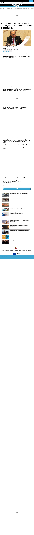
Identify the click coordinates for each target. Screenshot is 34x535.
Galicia (29, 8)
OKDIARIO (4, 48)
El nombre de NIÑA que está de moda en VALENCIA (11, 2)
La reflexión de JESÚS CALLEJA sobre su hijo (22, 2)
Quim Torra (7, 185)
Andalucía (8, 8)
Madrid (1, 8)
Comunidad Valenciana (17, 8)
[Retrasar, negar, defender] (5, 237)
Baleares (12, 8)
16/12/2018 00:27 (5, 49)
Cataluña (4, 8)
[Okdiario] (17, 5)
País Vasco (25, 8)
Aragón (22, 8)
